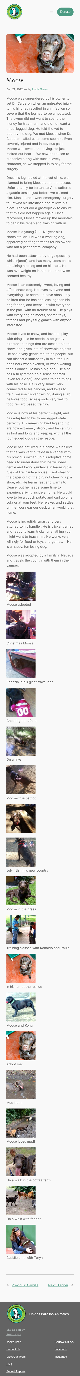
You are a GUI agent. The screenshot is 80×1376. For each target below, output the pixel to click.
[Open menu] (51, 12)
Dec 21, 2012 (14, 89)
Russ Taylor (13, 1334)
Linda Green (40, 89)
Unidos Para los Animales (49, 1314)
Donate (65, 12)
